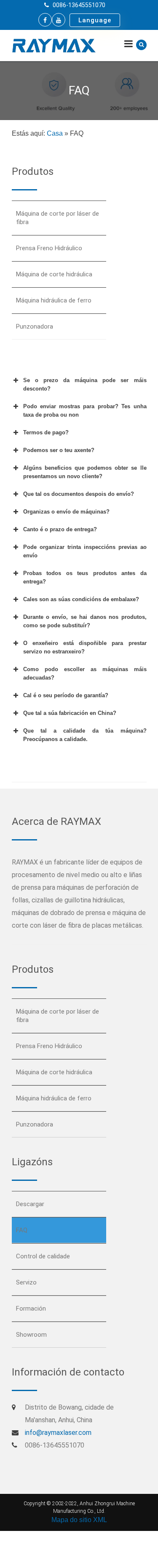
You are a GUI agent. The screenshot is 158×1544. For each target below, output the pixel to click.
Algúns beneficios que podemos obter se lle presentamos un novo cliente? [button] (85, 472)
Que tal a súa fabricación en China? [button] (69, 713)
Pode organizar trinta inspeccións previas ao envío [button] (85, 551)
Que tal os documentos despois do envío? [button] (78, 494)
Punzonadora (34, 326)
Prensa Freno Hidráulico (49, 248)
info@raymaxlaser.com (58, 1433)
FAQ (21, 1230)
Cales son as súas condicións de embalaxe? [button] (81, 599)
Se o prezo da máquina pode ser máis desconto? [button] (85, 384)
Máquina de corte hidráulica (54, 274)
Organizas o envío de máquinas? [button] (66, 511)
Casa (55, 133)
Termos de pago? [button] (46, 432)
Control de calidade (43, 1256)
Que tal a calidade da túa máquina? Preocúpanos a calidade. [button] (85, 735)
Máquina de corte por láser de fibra (57, 218)
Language (94, 20)
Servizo (26, 1282)
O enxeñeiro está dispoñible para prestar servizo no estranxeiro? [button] (85, 647)
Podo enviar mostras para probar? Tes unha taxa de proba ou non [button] (85, 410)
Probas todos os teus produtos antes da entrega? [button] (85, 577)
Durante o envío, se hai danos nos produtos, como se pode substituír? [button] (85, 621)
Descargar (30, 1204)
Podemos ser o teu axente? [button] (58, 450)
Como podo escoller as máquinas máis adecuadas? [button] (85, 673)
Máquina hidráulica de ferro (53, 300)
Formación (31, 1308)
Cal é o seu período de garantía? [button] (65, 695)
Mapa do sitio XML (79, 1519)
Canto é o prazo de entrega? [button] (60, 529)
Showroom (31, 1334)
